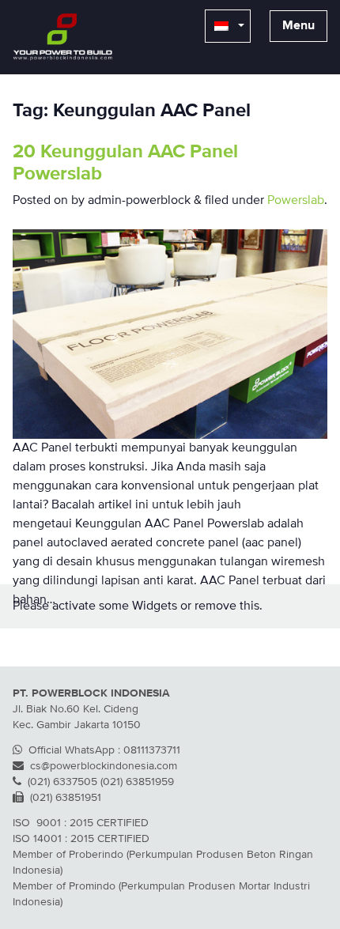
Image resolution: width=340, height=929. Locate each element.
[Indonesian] (228, 26)
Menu (298, 26)
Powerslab (295, 200)
